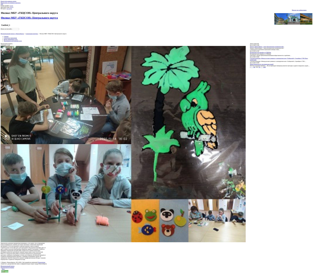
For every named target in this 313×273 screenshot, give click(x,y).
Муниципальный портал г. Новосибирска (12, 33)
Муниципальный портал (7, 266)
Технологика (41, 262)
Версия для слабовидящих (299, 10)
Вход (3, 269)
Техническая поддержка (7, 267)
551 (259, 67)
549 (254, 67)
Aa (7, 8)
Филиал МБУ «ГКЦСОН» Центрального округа (29, 16)
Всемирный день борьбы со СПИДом (260, 52)
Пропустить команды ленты (8, 1)
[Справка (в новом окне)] (1, 32)
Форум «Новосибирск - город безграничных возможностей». (267, 46)
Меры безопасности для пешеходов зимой (261, 64)
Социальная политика (32, 33)
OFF (2, 4)
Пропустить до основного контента (10, 3)
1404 (264, 67)
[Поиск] (1, 30)
